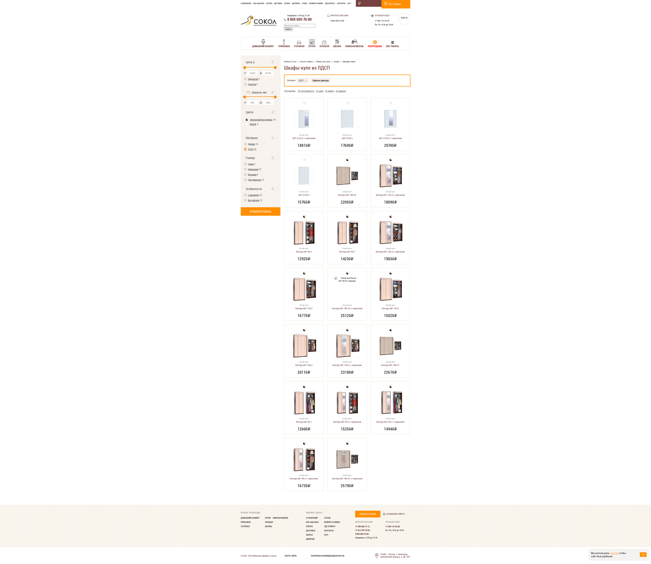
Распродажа (375, 46)
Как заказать (258, 3)
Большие (252, 174)
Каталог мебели (306, 61)
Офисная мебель (354, 46)
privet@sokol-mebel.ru (396, 513)
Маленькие (253, 169)
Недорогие (253, 79)
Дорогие (252, 84)
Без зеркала (253, 200)
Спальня (324, 46)
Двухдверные (254, 179)
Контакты (341, 3)
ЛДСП (250, 149)
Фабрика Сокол (290, 61)
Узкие (250, 164)
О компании (246, 3)
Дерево (251, 144)
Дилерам (296, 3)
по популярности (306, 91)
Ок (643, 554)
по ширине (341, 91)
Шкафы (337, 46)
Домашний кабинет (263, 46)
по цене (319, 91)
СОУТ (349, 3)
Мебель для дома (323, 61)
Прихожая (284, 46)
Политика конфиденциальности (327, 555)
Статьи (304, 3)
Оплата (269, 3)
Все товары (392, 46)
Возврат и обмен (316, 3)
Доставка (278, 3)
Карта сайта (291, 555)
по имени (329, 91)
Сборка (287, 3)
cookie (613, 553)
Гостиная (299, 46)
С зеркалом (253, 195)
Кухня (312, 46)
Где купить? (330, 3)
